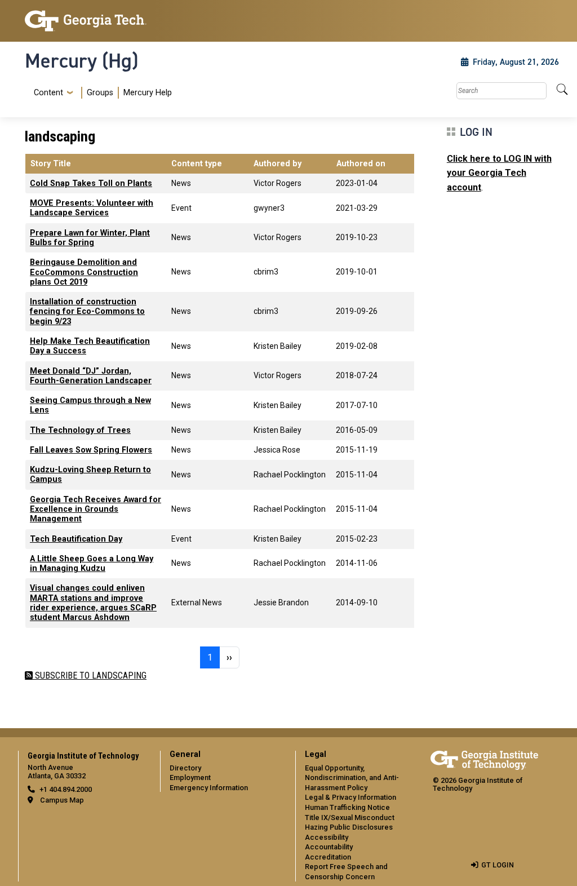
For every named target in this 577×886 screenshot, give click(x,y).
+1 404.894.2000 (65, 789)
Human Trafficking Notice (347, 807)
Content (48, 93)
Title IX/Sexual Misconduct (349, 817)
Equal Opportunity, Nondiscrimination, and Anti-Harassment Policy (352, 778)
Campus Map (62, 800)
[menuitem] (100, 93)
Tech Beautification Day (76, 539)
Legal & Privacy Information (350, 797)
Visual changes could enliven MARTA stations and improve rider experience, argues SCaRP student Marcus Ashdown (93, 602)
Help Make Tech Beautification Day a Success (90, 346)
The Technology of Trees (80, 430)
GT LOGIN (497, 865)
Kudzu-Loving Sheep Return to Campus (90, 474)
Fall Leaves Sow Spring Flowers (91, 450)
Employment (190, 777)
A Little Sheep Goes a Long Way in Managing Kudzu (91, 563)
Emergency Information (209, 787)
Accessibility (326, 837)
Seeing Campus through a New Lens (90, 405)
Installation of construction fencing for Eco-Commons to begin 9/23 (87, 311)
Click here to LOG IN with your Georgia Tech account (499, 173)
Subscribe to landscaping (90, 675)
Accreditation (328, 857)
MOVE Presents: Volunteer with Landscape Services (91, 208)
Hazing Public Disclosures (349, 827)
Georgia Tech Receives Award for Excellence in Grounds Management (95, 509)
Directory (185, 768)
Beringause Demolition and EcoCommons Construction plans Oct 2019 (84, 272)
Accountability (329, 847)
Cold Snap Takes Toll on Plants (91, 183)
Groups (100, 93)
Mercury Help (147, 93)
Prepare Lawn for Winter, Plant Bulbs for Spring (90, 237)
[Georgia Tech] (86, 21)
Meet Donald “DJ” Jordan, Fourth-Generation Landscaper (91, 376)
